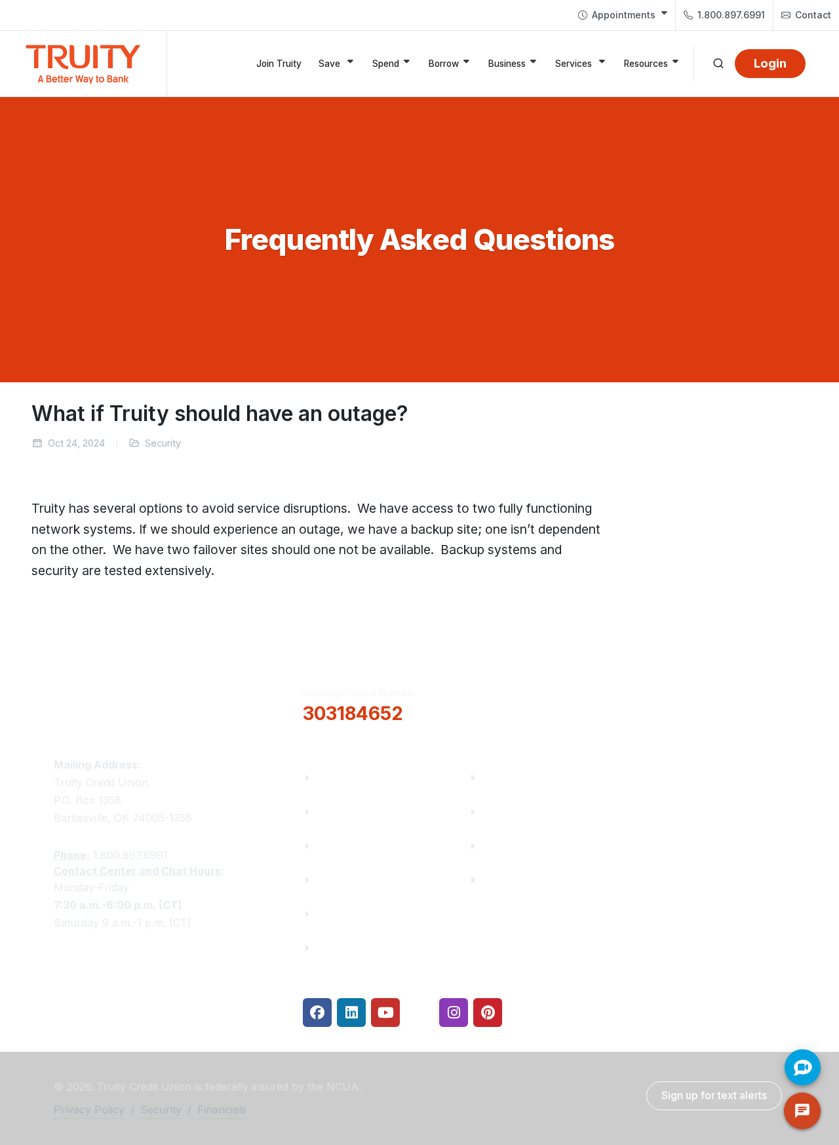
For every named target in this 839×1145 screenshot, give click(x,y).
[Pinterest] (487, 1012)
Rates (497, 846)
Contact (811, 14)
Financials (342, 948)
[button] (534, 703)
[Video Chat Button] (803, 1067)
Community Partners (371, 880)
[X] (419, 1012)
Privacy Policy (89, 1109)
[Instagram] (453, 1012)
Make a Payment (526, 811)
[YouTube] (385, 1012)
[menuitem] (622, 15)
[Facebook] (317, 1012)
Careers (337, 846)
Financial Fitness (526, 777)
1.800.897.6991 (730, 14)
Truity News (348, 811)
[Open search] (718, 63)
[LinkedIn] (351, 1012)
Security (161, 1109)
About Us (340, 777)
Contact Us (346, 914)
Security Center (523, 880)
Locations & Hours (698, 703)
